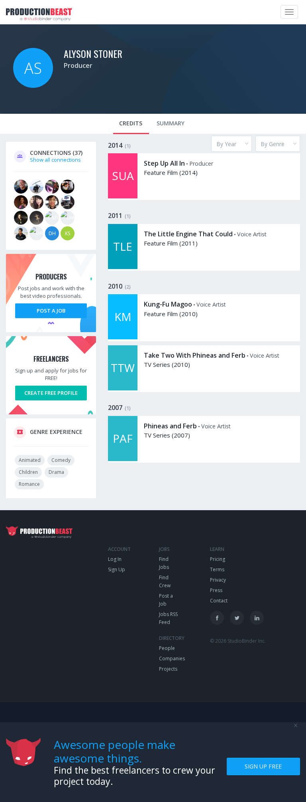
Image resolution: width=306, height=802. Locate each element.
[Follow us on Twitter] (237, 618)
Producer (78, 65)
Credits (130, 123)
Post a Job (51, 310)
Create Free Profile (51, 392)
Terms (217, 569)
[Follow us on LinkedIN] (257, 618)
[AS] (33, 85)
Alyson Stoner (93, 53)
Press (216, 590)
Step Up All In (164, 163)
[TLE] (122, 267)
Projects (168, 668)
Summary (170, 123)
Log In (115, 559)
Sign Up (116, 569)
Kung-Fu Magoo (168, 304)
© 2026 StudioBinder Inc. (238, 641)
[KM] (122, 337)
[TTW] (122, 388)
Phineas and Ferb (170, 426)
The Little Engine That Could (188, 234)
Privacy (218, 579)
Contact (219, 600)
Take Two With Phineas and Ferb (194, 355)
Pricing (217, 559)
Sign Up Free (263, 766)
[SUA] (122, 196)
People (167, 648)
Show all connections (55, 159)
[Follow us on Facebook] (217, 618)
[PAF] (122, 459)
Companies (172, 658)
